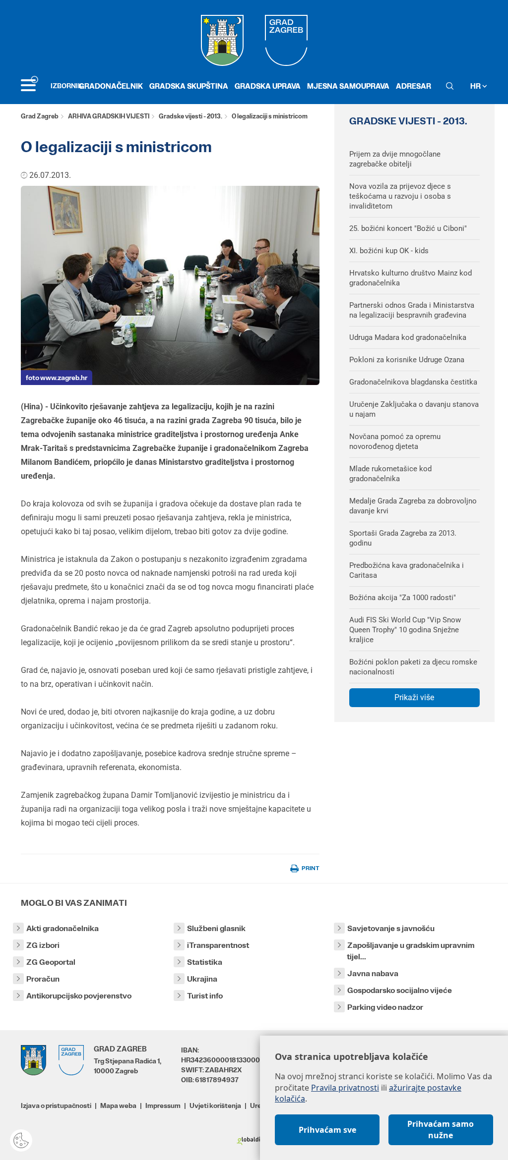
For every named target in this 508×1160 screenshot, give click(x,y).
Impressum (163, 1105)
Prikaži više (414, 697)
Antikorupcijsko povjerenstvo (78, 996)
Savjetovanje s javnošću (391, 928)
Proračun (43, 979)
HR (476, 86)
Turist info (205, 996)
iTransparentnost (218, 945)
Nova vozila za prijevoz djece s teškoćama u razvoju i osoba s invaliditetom (400, 196)
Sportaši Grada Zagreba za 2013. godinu (402, 538)
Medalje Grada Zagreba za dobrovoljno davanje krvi (413, 506)
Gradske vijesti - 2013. (190, 116)
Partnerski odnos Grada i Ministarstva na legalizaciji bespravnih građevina (411, 310)
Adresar (413, 86)
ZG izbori (43, 945)
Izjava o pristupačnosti (56, 1105)
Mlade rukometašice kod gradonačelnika (390, 473)
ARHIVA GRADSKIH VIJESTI (108, 116)
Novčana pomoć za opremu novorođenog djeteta (395, 441)
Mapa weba (118, 1105)
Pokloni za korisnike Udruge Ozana (406, 359)
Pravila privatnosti (345, 1087)
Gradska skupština (188, 86)
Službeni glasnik (216, 928)
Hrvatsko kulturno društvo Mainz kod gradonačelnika (410, 278)
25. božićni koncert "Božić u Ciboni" (408, 228)
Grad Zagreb (40, 116)
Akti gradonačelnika (62, 928)
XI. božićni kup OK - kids (389, 250)
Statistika (204, 962)
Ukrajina (202, 979)
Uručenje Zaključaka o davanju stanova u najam (414, 409)
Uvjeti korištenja (215, 1105)
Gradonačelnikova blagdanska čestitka (413, 382)
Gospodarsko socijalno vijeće (399, 990)
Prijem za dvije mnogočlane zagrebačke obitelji (395, 159)
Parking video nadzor (385, 1007)
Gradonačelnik (111, 86)
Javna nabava (372, 973)
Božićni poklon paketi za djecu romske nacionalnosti (413, 667)
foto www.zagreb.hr (56, 378)
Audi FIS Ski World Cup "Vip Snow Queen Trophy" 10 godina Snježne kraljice (405, 629)
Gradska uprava (268, 86)
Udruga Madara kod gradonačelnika (407, 337)
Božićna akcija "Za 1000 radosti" (402, 597)
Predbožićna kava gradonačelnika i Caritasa (406, 570)
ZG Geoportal (50, 962)
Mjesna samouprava (348, 86)
